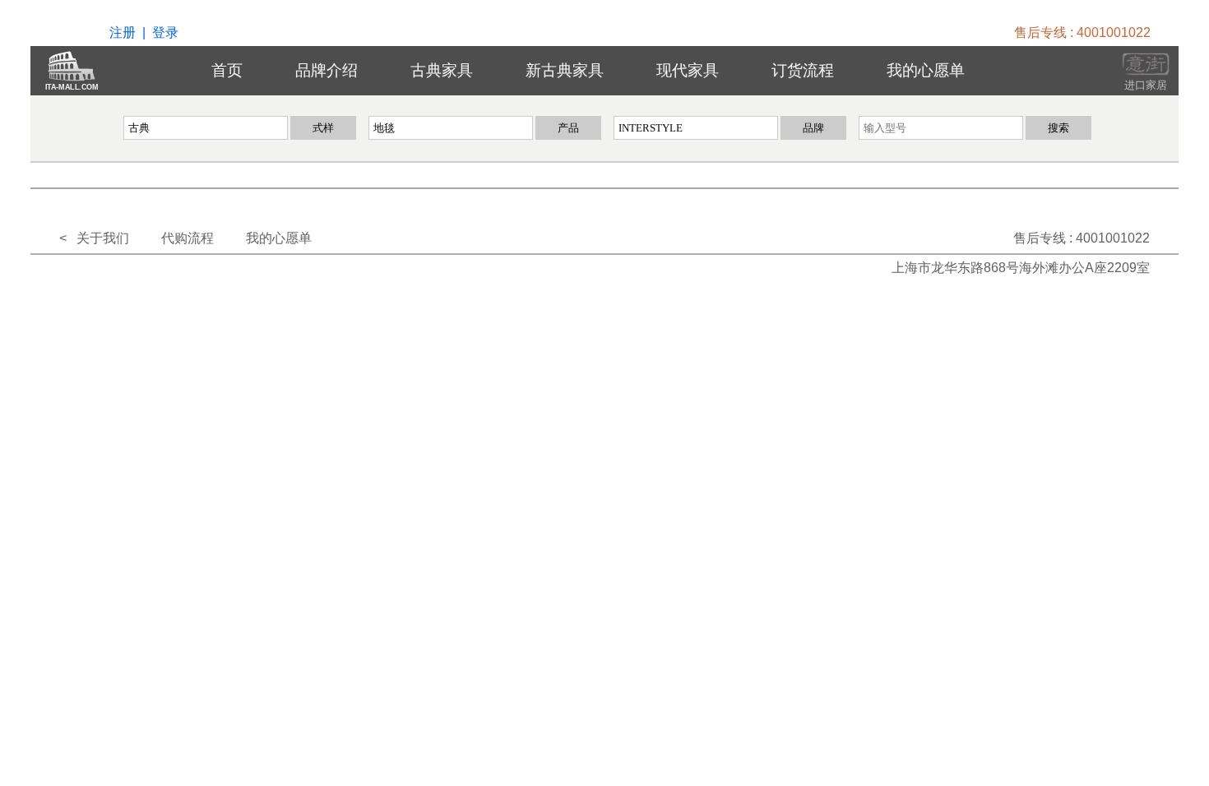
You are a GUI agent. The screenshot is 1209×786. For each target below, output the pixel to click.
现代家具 (687, 70)
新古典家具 (565, 70)
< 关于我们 (94, 238)
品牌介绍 (326, 70)
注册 (122, 32)
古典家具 (441, 70)
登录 (165, 32)
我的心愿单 (926, 70)
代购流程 (187, 238)
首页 (227, 70)
